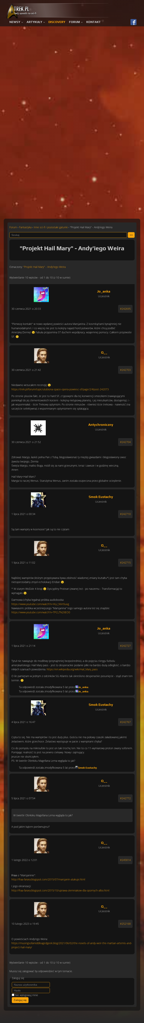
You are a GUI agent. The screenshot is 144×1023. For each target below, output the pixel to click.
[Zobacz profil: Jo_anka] (41, 293)
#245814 (125, 860)
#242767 (125, 722)
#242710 (125, 514)
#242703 (125, 370)
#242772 (125, 798)
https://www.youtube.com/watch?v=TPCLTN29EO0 (40, 612)
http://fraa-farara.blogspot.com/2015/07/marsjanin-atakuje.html (48, 879)
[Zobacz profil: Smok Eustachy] (38, 498)
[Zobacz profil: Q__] (42, 354)
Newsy (14, 22)
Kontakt (93, 22)
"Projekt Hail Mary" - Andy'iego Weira (44, 267)
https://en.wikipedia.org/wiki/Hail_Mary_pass (72, 669)
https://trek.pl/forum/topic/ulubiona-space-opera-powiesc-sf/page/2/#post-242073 (60, 389)
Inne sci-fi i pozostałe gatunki (51, 227)
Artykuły (34, 22)
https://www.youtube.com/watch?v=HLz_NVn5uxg (40, 604)
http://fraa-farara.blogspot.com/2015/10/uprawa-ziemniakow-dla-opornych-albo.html (60, 890)
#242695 (125, 308)
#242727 (125, 645)
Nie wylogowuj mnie (26, 995)
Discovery (56, 22)
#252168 (125, 923)
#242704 (125, 442)
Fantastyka (25, 227)
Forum (74, 22)
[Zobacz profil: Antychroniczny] (38, 427)
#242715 (125, 562)
